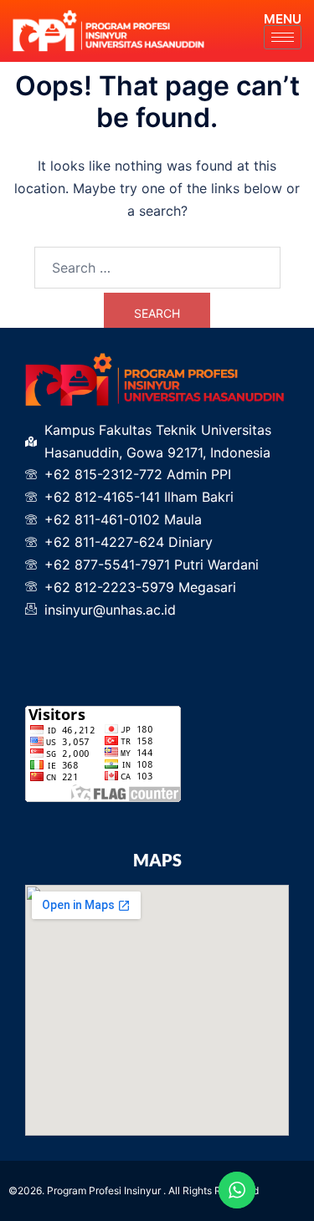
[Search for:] (157, 268)
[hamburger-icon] (282, 37)
